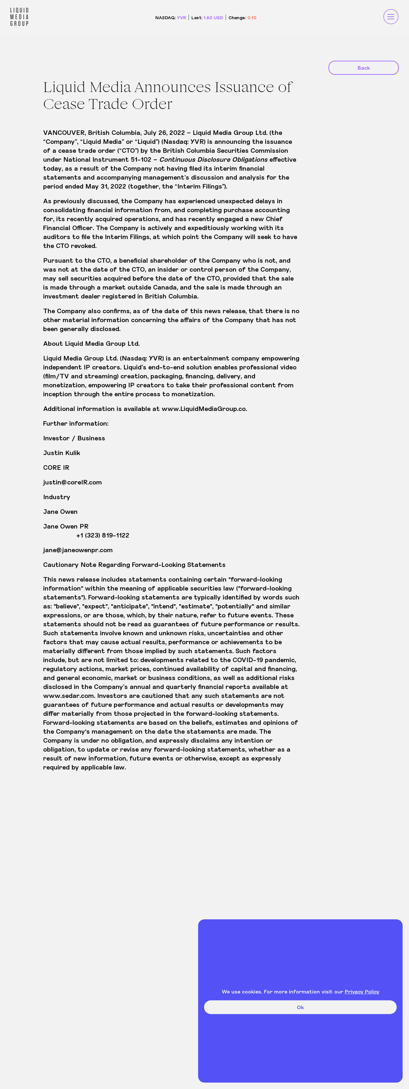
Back (364, 68)
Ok (300, 1007)
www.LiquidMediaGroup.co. (204, 408)
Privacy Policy (362, 991)
